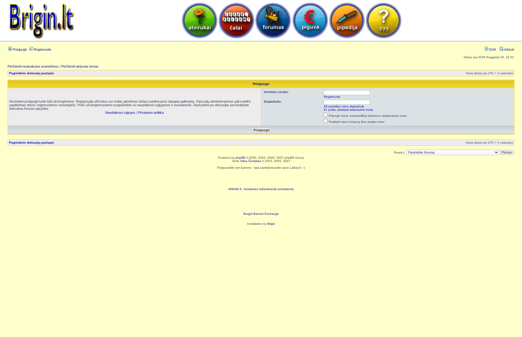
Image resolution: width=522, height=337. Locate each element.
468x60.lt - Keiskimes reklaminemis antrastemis (261, 189)
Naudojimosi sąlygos (120, 112)
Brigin (271, 223)
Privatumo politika (151, 112)
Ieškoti (508, 49)
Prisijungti (19, 49)
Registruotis (42, 49)
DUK (492, 49)
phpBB (240, 157)
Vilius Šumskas (250, 161)
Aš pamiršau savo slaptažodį (344, 106)
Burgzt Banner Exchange (261, 213)
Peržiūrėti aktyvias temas (79, 66)
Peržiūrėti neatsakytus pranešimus (33, 66)
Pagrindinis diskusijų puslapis (31, 73)
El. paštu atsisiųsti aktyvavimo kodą (348, 109)
